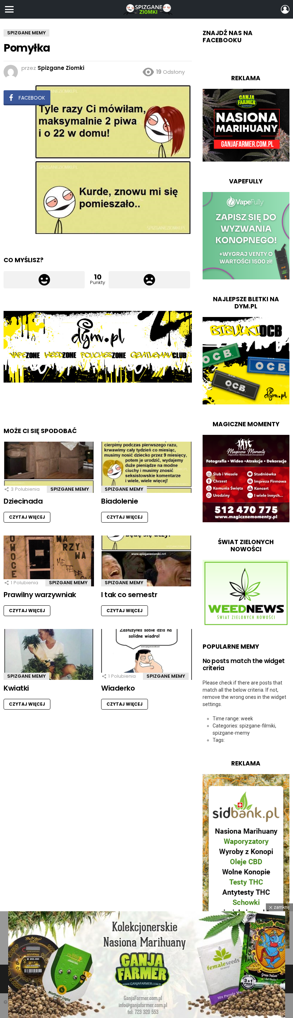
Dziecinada (23, 501)
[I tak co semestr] (146, 561)
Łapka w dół (149, 279)
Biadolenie (119, 501)
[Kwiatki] (49, 654)
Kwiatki (16, 688)
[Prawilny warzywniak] (49, 561)
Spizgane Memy (69, 489)
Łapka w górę (44, 279)
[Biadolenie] (146, 467)
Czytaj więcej (27, 517)
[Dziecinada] (49, 467)
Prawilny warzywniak (40, 595)
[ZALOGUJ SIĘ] (285, 9)
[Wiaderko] (146, 654)
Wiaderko (118, 688)
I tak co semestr (129, 595)
